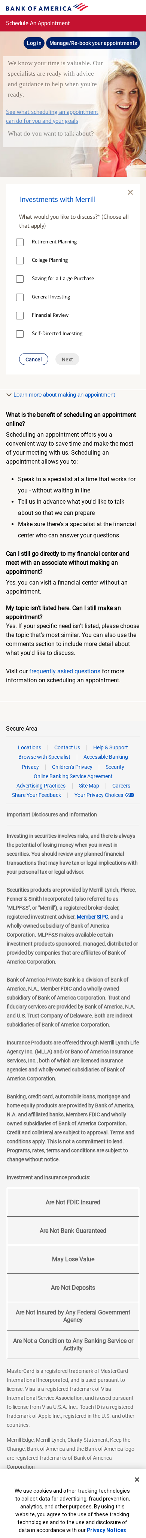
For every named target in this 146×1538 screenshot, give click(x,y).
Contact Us (67, 747)
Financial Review (50, 315)
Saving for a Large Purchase (63, 278)
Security (115, 767)
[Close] (137, 1479)
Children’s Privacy (72, 767)
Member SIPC (92, 917)
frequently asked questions (64, 671)
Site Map (89, 785)
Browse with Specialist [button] (44, 757)
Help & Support (110, 747)
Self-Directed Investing (57, 333)
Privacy (30, 767)
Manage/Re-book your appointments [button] (93, 43)
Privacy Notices (106, 1530)
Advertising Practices (41, 786)
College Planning (50, 260)
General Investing (51, 297)
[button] (73, 195)
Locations (29, 747)
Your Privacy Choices (98, 795)
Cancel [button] (33, 359)
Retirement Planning (54, 242)
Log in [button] (34, 43)
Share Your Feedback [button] (36, 795)
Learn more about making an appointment (63, 394)
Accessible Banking (105, 756)
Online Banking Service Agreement (73, 776)
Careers (121, 785)
